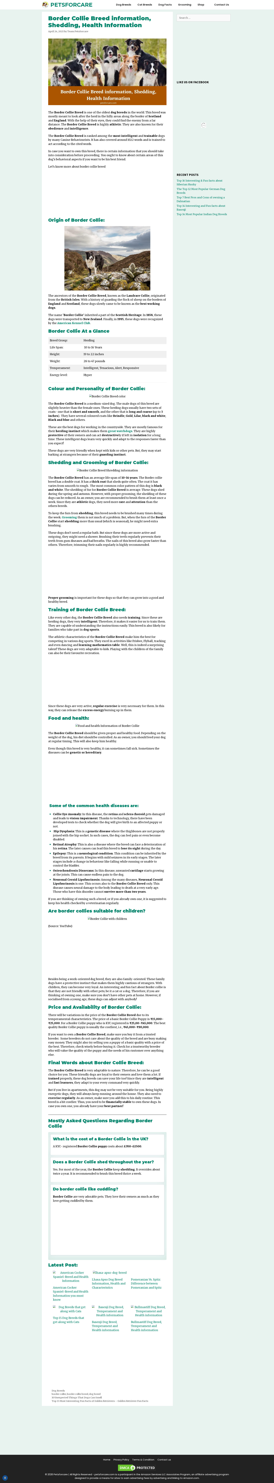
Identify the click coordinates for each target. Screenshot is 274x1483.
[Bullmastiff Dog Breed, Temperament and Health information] (149, 1311)
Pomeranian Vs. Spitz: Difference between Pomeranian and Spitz (146, 1283)
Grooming (184, 5)
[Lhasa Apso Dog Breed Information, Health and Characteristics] (110, 1273)
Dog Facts (165, 5)
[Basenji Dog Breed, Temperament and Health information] (110, 1311)
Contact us (221, 5)
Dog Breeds (123, 5)
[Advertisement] (107, 194)
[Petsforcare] (46, 5)
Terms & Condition (143, 1459)
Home (106, 1459)
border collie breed (77, 1394)
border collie (59, 1394)
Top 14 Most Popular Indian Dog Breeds (202, 214)
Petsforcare (71, 4)
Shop (201, 5)
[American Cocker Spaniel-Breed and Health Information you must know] (71, 1277)
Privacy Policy (121, 1459)
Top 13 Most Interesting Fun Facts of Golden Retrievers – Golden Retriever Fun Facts (100, 1401)
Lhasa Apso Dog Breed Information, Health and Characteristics (108, 1283)
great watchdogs (120, 431)
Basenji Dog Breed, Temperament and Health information (105, 1326)
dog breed (95, 1394)
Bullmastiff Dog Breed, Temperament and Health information (146, 1326)
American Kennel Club (73, 323)
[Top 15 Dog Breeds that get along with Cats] (71, 1309)
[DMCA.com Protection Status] (137, 1471)
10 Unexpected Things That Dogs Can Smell (77, 1397)
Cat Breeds (144, 5)
